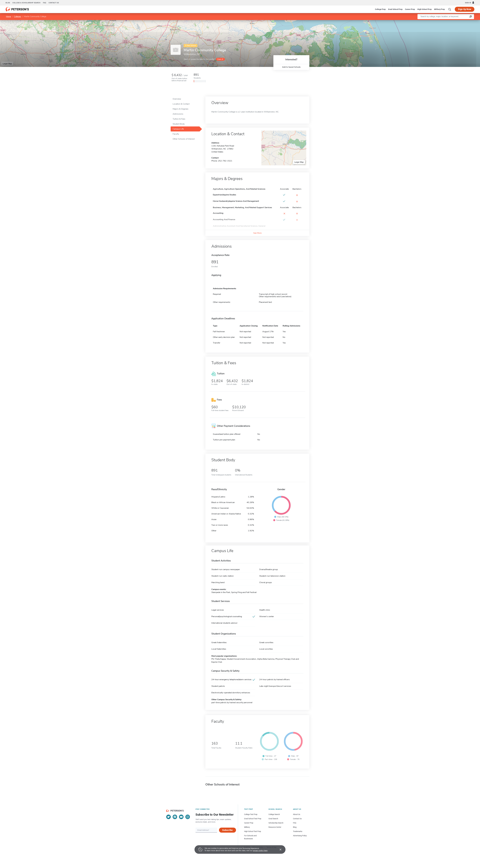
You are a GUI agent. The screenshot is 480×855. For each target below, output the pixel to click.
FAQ (44, 3)
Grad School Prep (395, 9)
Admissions (178, 114)
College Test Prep (250, 814)
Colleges (17, 16)
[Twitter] (168, 817)
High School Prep (424, 9)
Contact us (54, 3)
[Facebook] (175, 817)
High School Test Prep (252, 831)
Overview (177, 99)
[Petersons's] (17, 9)
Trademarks (297, 831)
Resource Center (274, 827)
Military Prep (439, 9)
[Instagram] (187, 817)
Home (8, 16)
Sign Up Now (464, 9)
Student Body (179, 124)
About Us (296, 814)
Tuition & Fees (179, 119)
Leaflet (451, 21)
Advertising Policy (300, 836)
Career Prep (410, 9)
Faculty (176, 134)
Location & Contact (181, 104)
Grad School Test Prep (252, 819)
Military (247, 827)
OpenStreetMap (463, 21)
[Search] (449, 9)
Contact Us (297, 819)
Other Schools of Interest (184, 139)
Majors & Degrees (180, 109)
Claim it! (220, 59)
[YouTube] (181, 817)
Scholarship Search (275, 823)
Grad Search (273, 819)
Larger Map (7, 63)
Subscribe (227, 830)
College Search (274, 814)
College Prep (380, 9)
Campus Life (178, 129)
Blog (8, 3)
